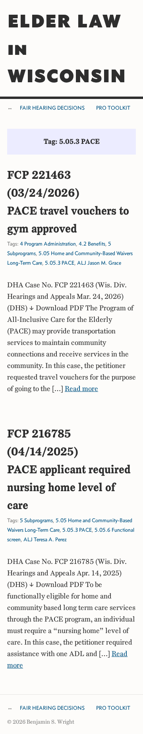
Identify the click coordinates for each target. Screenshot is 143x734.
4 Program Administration (48, 243)
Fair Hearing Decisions (52, 108)
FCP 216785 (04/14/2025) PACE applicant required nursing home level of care (69, 469)
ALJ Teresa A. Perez (45, 539)
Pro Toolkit (113, 108)
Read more (81, 388)
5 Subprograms (36, 520)
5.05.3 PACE (59, 263)
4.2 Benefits (92, 243)
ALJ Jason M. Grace (99, 263)
